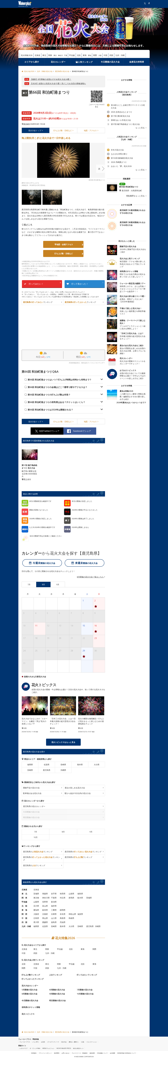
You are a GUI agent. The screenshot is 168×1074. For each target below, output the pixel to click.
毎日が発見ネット (78, 1048)
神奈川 (60, 55)
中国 (105, 55)
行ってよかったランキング (33, 978)
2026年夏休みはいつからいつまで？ (131, 402)
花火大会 (34, 130)
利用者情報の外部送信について (126, 1053)
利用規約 (33, 1053)
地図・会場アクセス (64, 244)
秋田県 (62, 893)
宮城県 (36, 893)
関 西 (24, 914)
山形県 (71, 893)
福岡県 (30, 764)
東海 (84, 55)
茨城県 (89, 897)
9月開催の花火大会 (57, 993)
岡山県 (45, 918)
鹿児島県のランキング (37, 851)
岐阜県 (45, 910)
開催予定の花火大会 (31, 787)
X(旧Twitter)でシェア (49, 431)
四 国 (24, 922)
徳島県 (54, 922)
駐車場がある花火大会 (32, 793)
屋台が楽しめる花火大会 (75, 787)
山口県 (54, 918)
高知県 (62, 922)
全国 (23, 964)
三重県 (54, 910)
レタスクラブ (23, 1048)
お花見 (43, 1042)
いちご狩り (35, 1042)
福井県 (54, 905)
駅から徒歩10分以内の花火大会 (78, 793)
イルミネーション (91, 1042)
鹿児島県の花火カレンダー (34, 806)
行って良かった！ (87, 283)
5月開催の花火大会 (29, 989)
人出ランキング (55, 974)
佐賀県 (46, 764)
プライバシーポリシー (45, 1053)
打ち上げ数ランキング (31, 974)
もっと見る (140, 128)
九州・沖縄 (120, 55)
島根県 (71, 918)
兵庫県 (54, 914)
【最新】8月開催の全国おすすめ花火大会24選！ (50, 79)
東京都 (36, 897)
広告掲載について (102, 1053)
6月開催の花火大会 (57, 989)
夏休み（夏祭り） (74, 1042)
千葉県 (54, 897)
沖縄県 (63, 770)
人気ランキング (85, 61)
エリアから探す (31, 61)
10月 (36, 837)
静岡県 (62, 910)
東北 (44, 55)
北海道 (37, 55)
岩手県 (54, 893)
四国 (111, 55)
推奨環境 (56, 1053)
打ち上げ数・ (62, 130)
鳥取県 (62, 918)
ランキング (37, 302)
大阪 (100, 55)
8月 (63, 831)
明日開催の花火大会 (57, 1000)
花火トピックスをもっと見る (63, 742)
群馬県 (71, 897)
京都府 (45, 914)
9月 (91, 831)
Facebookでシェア (82, 431)
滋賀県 (80, 914)
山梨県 (36, 901)
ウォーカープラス (25, 1042)
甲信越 (72, 55)
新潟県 (54, 901)
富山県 (45, 905)
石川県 (36, 905)
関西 (95, 55)
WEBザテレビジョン (48, 1048)
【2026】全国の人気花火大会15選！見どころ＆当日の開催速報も (58, 83)
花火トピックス (28, 1013)
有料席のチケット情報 (31, 1007)
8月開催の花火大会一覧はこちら (90, 577)
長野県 (45, 901)
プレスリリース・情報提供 (79, 1053)
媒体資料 (92, 1053)
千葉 (65, 55)
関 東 (24, 897)
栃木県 (80, 897)
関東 (50, 55)
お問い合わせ (65, 1053)
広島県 (36, 918)
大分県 (96, 764)
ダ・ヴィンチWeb (35, 1048)
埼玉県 (62, 897)
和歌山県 (72, 914)
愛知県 (36, 910)
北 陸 (24, 905)
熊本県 (80, 764)
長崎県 (63, 764)
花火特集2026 (26, 55)
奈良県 (62, 914)
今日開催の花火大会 (110, 61)
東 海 (24, 910)
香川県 (36, 922)
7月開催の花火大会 (85, 989)
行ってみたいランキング (87, 974)
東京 (55, 55)
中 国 (24, 918)
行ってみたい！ (45, 283)
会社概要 (112, 1053)
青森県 (45, 893)
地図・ (90, 130)
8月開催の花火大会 (29, 993)
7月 (35, 831)
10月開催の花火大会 (85, 993)
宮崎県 (30, 770)
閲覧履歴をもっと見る (135, 196)
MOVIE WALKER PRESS (64, 1048)
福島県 (80, 893)
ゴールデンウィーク (53, 1042)
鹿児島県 (26, 124)
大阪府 (36, 914)
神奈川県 (46, 897)
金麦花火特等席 (136, 61)
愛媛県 (45, 922)
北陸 (79, 55)
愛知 (89, 55)
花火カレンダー (58, 61)
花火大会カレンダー (30, 985)
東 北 (24, 893)
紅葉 (83, 1042)
